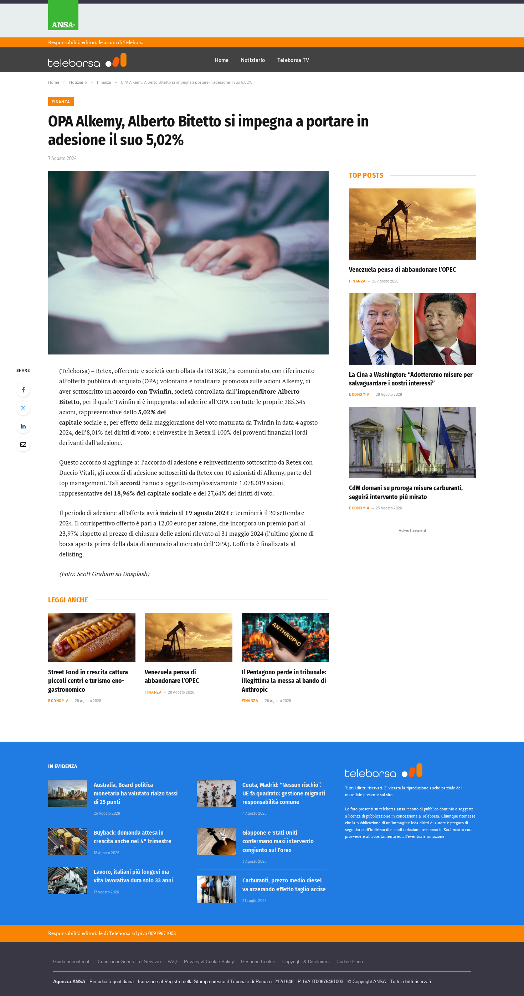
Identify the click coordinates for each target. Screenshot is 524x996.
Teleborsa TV (293, 60)
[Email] (23, 444)
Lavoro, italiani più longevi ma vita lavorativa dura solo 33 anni (133, 876)
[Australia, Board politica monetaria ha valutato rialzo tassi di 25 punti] (67, 793)
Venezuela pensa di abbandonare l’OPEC (172, 676)
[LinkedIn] (23, 426)
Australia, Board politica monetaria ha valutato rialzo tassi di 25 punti (136, 793)
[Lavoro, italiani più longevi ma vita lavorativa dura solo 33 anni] (67, 880)
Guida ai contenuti (72, 961)
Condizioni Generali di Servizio (129, 961)
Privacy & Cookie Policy (209, 961)
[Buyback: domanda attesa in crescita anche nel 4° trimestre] (67, 841)
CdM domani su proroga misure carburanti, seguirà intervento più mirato (406, 492)
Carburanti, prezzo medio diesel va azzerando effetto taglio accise (284, 885)
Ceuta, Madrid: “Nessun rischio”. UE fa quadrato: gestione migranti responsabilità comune (283, 793)
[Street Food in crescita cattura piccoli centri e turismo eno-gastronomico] (91, 637)
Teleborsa (134, 42)
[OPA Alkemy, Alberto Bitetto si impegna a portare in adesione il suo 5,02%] (188, 262)
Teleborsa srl (123, 933)
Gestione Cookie (258, 961)
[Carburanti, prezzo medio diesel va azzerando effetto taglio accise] (216, 889)
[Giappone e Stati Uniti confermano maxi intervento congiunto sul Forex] (216, 841)
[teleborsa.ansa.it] (87, 59)
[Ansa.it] (63, 18)
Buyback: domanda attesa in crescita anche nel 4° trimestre (132, 837)
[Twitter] (23, 408)
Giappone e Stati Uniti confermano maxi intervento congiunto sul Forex (278, 841)
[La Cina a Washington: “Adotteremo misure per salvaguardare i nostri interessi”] (412, 328)
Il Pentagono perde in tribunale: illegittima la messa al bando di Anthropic (284, 681)
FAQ (172, 961)
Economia (58, 700)
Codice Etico (350, 961)
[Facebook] (23, 390)
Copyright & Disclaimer (306, 961)
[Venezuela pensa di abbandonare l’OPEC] (188, 637)
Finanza (61, 101)
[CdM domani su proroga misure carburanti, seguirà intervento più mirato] (412, 442)
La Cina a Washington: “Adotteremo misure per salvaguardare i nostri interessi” (411, 379)
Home (222, 60)
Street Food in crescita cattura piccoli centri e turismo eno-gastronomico (88, 681)
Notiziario (253, 60)
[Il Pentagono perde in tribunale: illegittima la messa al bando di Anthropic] (285, 637)
